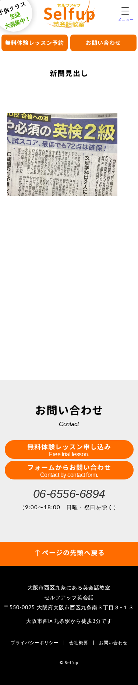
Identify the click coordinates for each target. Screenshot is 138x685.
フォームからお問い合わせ (69, 470)
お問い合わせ (103, 43)
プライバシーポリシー (35, 643)
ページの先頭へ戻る (73, 552)
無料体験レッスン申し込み (69, 449)
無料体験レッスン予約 (34, 43)
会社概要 (78, 643)
